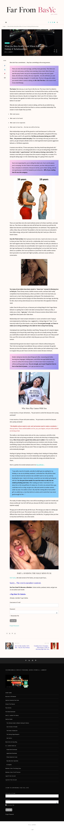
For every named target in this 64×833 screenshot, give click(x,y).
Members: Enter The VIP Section (12, 772)
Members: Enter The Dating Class (13, 768)
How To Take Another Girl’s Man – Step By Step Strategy (22, 646)
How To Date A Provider (12, 727)
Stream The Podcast (10, 704)
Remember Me (15, 615)
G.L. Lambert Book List (10, 746)
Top (32, 829)
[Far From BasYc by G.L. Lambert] (32, 10)
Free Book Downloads (10, 712)
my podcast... (40, 465)
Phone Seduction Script (12, 757)
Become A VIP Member (10, 696)
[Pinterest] (54, 52)
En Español (9, 764)
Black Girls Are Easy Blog (11, 742)
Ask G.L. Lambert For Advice (12, 715)
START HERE (8, 693)
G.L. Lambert (9, 52)
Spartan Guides (8, 719)
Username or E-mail (15, 602)
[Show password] (57, 612)
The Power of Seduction (12, 730)
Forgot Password (14, 625)
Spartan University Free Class (12, 700)
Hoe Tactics (9, 738)
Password (12, 609)
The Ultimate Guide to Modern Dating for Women (18, 723)
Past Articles (8, 708)
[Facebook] (54, 50)
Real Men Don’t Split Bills (12, 761)
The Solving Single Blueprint (13, 734)
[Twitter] (57, 50)
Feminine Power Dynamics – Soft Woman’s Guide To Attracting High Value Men (41, 647)
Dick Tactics (13, 578)
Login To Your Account (10, 776)
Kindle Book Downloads (12, 749)
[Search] (57, 22)
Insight (4, 26)
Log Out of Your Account (11, 780)
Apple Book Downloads (12, 753)
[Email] (57, 52)
